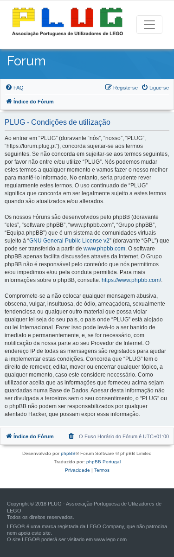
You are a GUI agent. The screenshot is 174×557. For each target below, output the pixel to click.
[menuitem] (14, 87)
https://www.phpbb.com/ (131, 280)
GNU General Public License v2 (69, 240)
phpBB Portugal (103, 461)
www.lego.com (110, 539)
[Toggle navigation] (149, 24)
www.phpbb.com (104, 248)
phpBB (68, 453)
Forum (26, 61)
